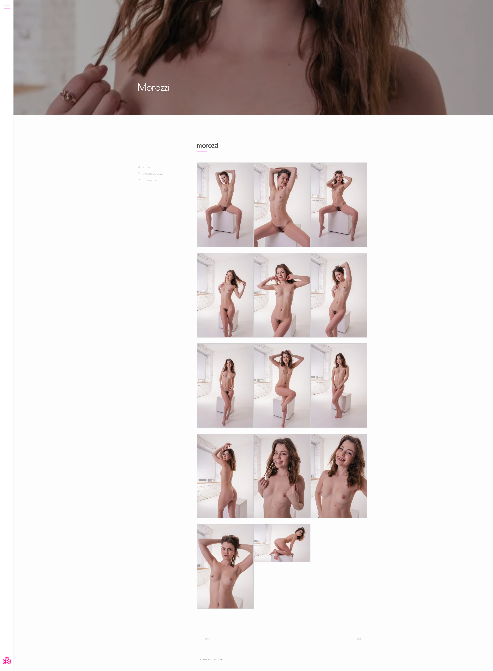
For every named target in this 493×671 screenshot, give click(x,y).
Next (358, 639)
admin (146, 167)
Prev (207, 639)
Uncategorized (150, 180)
